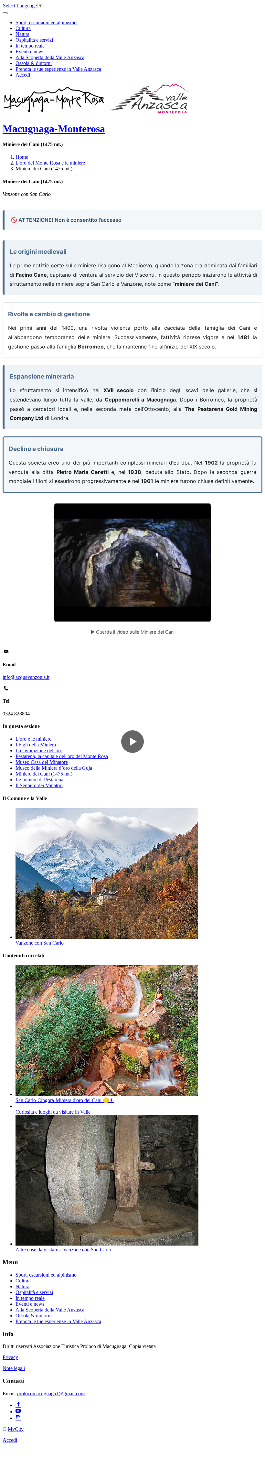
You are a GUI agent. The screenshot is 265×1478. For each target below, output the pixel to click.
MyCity (16, 1429)
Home (22, 157)
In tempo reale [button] (30, 45)
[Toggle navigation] (5, 13)
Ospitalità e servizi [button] (34, 40)
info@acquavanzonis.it (26, 677)
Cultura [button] (23, 28)
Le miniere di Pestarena (39, 779)
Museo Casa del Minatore (42, 762)
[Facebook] (18, 1405)
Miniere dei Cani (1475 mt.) (44, 773)
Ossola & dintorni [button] (34, 63)
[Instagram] (18, 1418)
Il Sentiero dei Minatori (39, 785)
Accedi (23, 75)
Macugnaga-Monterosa (54, 128)
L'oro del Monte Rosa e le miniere (50, 163)
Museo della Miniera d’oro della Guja (54, 768)
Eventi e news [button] (30, 51)
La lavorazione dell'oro (39, 750)
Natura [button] (22, 34)
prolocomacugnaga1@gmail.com (51, 1393)
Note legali (14, 1368)
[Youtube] (18, 1411)
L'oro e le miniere (33, 739)
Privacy (10, 1357)
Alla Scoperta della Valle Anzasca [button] (50, 57)
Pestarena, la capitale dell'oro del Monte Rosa (62, 756)
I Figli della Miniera (36, 744)
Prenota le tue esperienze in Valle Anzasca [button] (58, 69)
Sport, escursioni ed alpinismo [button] (46, 22)
